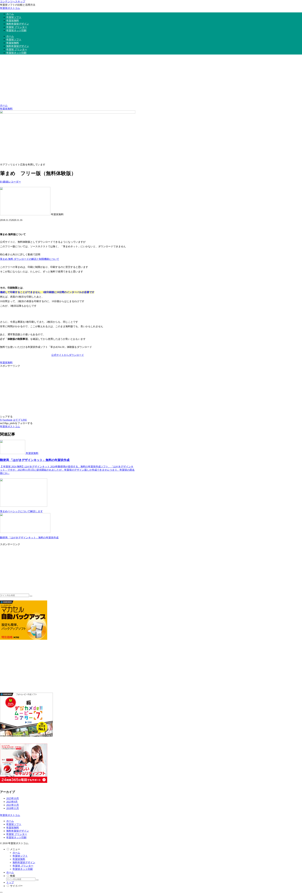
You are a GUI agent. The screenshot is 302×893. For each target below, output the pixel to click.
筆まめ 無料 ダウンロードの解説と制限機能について (29, 259)
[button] (31, 596)
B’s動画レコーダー (10, 181)
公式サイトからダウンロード (67, 355)
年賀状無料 (6, 362)
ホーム (10, 821)
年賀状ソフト (13, 824)
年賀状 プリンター (16, 834)
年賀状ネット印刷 (16, 837)
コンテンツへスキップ (12, 1)
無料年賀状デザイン (17, 831)
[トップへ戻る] (1, 892)
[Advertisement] (151, 80)
